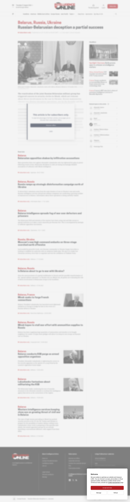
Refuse (116, 493)
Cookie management (114, 482)
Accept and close (107, 488)
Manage (98, 493)
